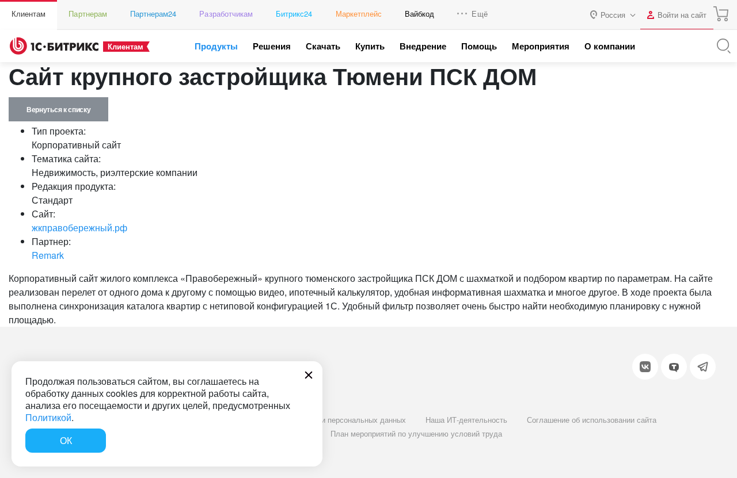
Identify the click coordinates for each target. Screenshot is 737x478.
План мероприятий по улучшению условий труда (416, 433)
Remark (48, 255)
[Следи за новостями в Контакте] (645, 367)
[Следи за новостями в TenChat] (674, 367)
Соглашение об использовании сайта (591, 419)
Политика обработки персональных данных (330, 419)
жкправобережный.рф (79, 227)
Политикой (48, 417)
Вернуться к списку (58, 109)
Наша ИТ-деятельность (466, 419)
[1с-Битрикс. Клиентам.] (54, 46)
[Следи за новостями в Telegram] (703, 367)
